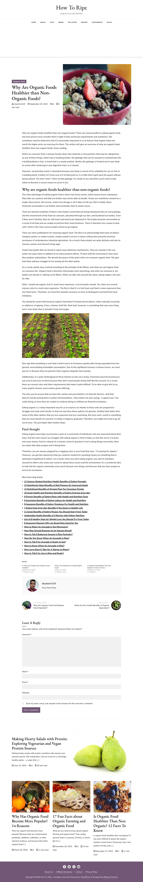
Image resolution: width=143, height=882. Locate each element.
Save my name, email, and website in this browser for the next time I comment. (59, 703)
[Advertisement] (71, 41)
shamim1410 (20, 104)
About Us (49, 872)
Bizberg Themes (111, 877)
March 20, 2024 (21, 850)
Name (25, 671)
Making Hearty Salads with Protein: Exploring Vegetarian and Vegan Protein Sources (40, 743)
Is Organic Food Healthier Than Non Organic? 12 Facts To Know (99, 567)
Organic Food (19, 81)
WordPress (85, 877)
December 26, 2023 (64, 846)
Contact (79, 872)
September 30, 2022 (39, 104)
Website (25, 693)
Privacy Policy (91, 872)
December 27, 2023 (104, 851)
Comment (27, 634)
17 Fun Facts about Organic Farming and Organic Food (69, 821)
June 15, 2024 (20, 765)
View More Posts (49, 587)
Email (25, 682)
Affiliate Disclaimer (64, 872)
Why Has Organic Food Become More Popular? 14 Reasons (30, 821)
